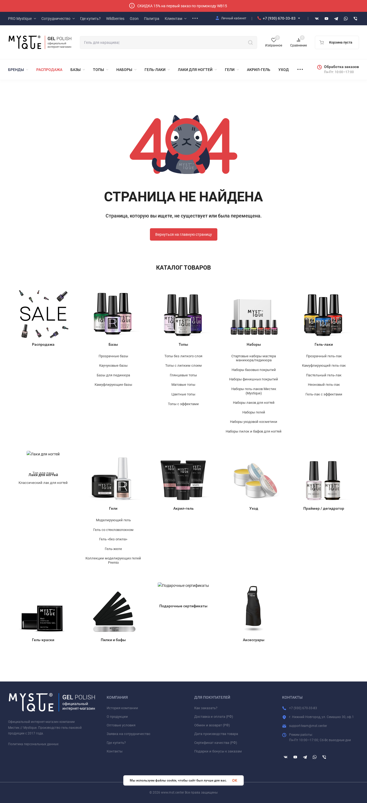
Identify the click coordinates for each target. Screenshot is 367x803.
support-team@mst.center (308, 726)
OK (234, 780)
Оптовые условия (121, 725)
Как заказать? (205, 708)
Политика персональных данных (33, 744)
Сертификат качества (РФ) (215, 743)
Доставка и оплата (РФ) (213, 717)
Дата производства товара (216, 734)
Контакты (115, 751)
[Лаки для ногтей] (43, 459)
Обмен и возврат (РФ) (212, 725)
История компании (122, 708)
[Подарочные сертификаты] (183, 591)
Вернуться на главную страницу (183, 234)
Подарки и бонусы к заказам (218, 751)
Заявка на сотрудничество (128, 734)
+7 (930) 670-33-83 (279, 18)
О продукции (117, 717)
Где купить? (116, 743)
